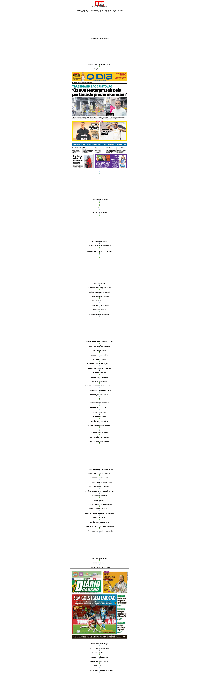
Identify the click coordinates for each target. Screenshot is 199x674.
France (94, 11)
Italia (98, 11)
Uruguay (115, 10)
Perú (111, 10)
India (96, 13)
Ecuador (101, 10)
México (111, 11)
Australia (101, 13)
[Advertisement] (99, 26)
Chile (91, 10)
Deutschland (91, 13)
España (102, 11)
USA (82, 11)
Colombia (96, 10)
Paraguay (106, 10)
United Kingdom (88, 11)
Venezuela (120, 10)
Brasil (87, 10)
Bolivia (83, 10)
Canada (116, 11)
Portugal (107, 11)
